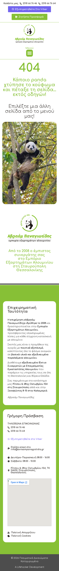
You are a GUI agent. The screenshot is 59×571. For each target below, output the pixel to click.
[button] (29, 53)
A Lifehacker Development (29, 567)
